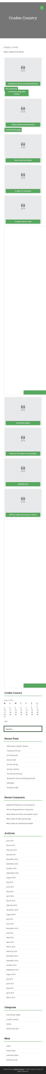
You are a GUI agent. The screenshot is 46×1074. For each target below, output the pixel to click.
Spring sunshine (13, 769)
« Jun (6, 721)
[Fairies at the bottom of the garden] (23, 442)
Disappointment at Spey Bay (22, 809)
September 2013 (12, 970)
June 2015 (10, 924)
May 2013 (10, 988)
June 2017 (10, 841)
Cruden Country (23, 17)
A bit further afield (13, 1015)
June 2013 (10, 983)
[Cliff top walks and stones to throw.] (23, 503)
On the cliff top (12, 764)
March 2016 (10, 901)
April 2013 (10, 993)
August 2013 (11, 974)
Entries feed (10, 1051)
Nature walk (11, 760)
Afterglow (10, 783)
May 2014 (10, 937)
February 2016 (11, 905)
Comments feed (12, 1055)
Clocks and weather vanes (28, 814)
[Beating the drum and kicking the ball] (23, 72)
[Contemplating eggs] (13, 130)
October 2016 (11, 868)
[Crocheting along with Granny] (17, 95)
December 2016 (12, 859)
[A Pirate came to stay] (23, 209)
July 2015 (9, 919)
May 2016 (10, 891)
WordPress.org (11, 1060)
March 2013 (10, 997)
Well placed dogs (24, 819)
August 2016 (11, 878)
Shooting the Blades (25, 823)
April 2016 (10, 896)
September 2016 (12, 873)
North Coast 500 (12, 1029)
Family (8, 1024)
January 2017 (11, 854)
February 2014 (11, 951)
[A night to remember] (23, 179)
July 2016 (9, 882)
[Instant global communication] (23, 113)
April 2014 (10, 942)
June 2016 (10, 887)
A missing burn (29, 805)
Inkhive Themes (19, 1069)
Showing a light (12, 787)
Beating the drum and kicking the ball (21, 778)
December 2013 (12, 956)
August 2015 (11, 914)
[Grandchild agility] (23, 411)
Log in (8, 1046)
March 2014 (10, 947)
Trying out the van (13, 751)
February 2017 (11, 850)
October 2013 (11, 965)
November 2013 (12, 961)
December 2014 (12, 928)
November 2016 (12, 864)
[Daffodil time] (23, 472)
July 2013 (9, 979)
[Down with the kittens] (23, 148)
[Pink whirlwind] (11, 89)
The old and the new (14, 774)
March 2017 (10, 845)
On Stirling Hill (12, 755)
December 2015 (12, 910)
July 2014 (9, 933)
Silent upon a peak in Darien (17, 746)
